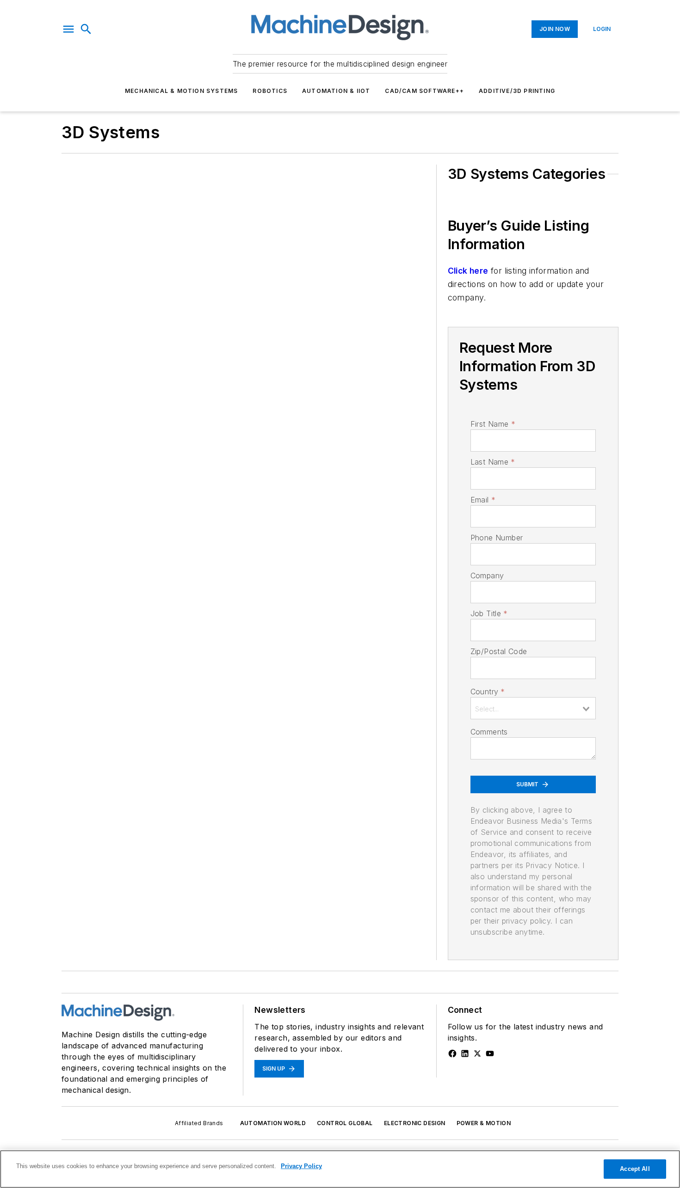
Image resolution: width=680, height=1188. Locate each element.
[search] (86, 29)
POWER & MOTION (484, 1123)
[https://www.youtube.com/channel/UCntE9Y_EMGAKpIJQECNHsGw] (490, 1053)
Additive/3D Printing (517, 90)
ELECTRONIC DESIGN (414, 1123)
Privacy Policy (301, 1166)
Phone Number (496, 537)
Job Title (489, 613)
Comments (489, 731)
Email (482, 499)
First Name (492, 424)
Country (487, 691)
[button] (68, 29)
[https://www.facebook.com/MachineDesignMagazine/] (452, 1053)
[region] (340, 1169)
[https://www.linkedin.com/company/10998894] (465, 1053)
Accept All (634, 1168)
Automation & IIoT (336, 90)
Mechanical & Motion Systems (181, 90)
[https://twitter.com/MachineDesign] (477, 1053)
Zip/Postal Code (498, 651)
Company (487, 575)
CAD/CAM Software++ (424, 90)
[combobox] (533, 708)
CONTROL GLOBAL (345, 1123)
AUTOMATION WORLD (273, 1123)
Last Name (492, 461)
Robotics (270, 90)
